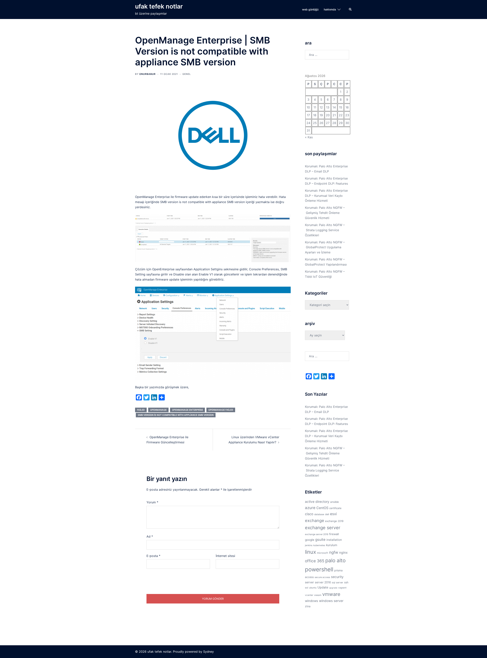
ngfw (333, 552)
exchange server (322, 527)
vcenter (309, 595)
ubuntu (313, 587)
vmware (331, 594)
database (319, 514)
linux (310, 552)
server (309, 582)
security (337, 577)
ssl (306, 587)
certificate (335, 508)
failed (141, 409)
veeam (317, 595)
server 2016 (323, 582)
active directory (317, 502)
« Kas (309, 137)
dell (327, 514)
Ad (149, 536)
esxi (333, 514)
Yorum (152, 502)
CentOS (322, 508)
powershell (319, 569)
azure (310, 507)
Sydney (208, 651)
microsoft (322, 552)
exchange (314, 520)
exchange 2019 (334, 521)
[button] (350, 9)
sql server (337, 582)
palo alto (335, 560)
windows (311, 601)
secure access (322, 577)
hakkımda (330, 9)
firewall (334, 534)
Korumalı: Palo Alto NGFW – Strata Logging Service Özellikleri (325, 230)
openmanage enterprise (187, 409)
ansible (334, 501)
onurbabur (147, 74)
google (309, 540)
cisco (309, 514)
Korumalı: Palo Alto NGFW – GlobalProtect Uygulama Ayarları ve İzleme (325, 247)
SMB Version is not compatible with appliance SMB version (176, 415)
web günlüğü (310, 9)
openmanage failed (220, 409)
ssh (346, 582)
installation (334, 540)
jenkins (308, 545)
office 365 (314, 560)
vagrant (342, 587)
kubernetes (319, 545)
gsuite (320, 539)
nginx (343, 552)
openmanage (158, 409)
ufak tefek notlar (159, 6)
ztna (307, 606)
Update (323, 587)
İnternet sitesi (225, 556)
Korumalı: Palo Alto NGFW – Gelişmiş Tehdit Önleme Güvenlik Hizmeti (325, 213)
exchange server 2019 (316, 534)
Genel (186, 74)
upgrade (333, 588)
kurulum (331, 545)
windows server (331, 601)
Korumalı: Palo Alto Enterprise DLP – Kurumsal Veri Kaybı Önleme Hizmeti (326, 196)
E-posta (153, 556)
